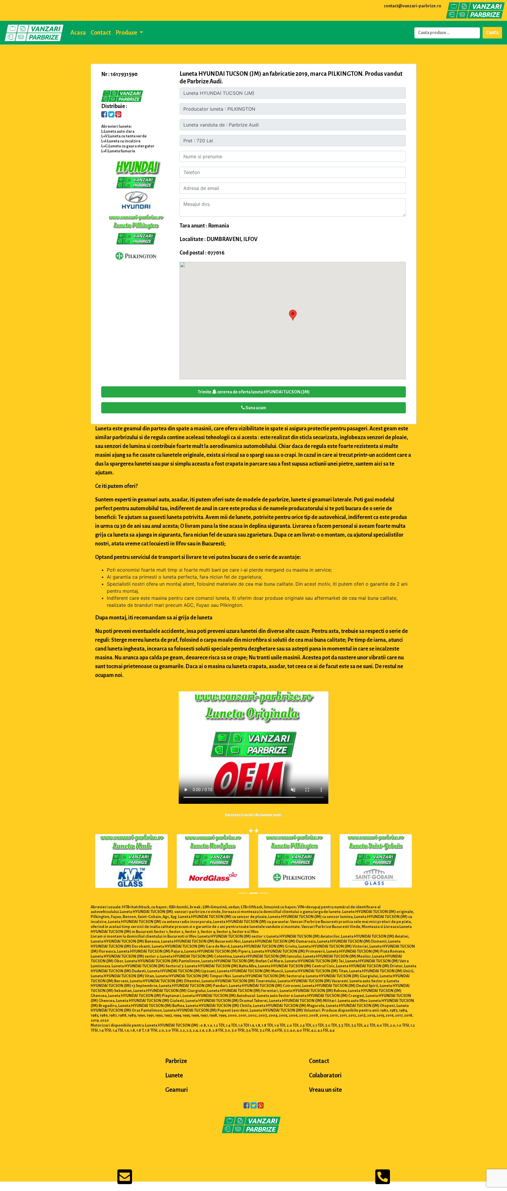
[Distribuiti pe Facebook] (104, 115)
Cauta (492, 32)
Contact (101, 32)
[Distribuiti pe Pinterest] (118, 115)
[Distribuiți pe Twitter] (111, 115)
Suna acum (255, 407)
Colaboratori (325, 1075)
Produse (127, 32)
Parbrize (176, 1061)
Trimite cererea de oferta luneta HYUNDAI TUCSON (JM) (254, 392)
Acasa (78, 32)
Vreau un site (325, 1089)
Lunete (174, 1075)
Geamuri (176, 1089)
